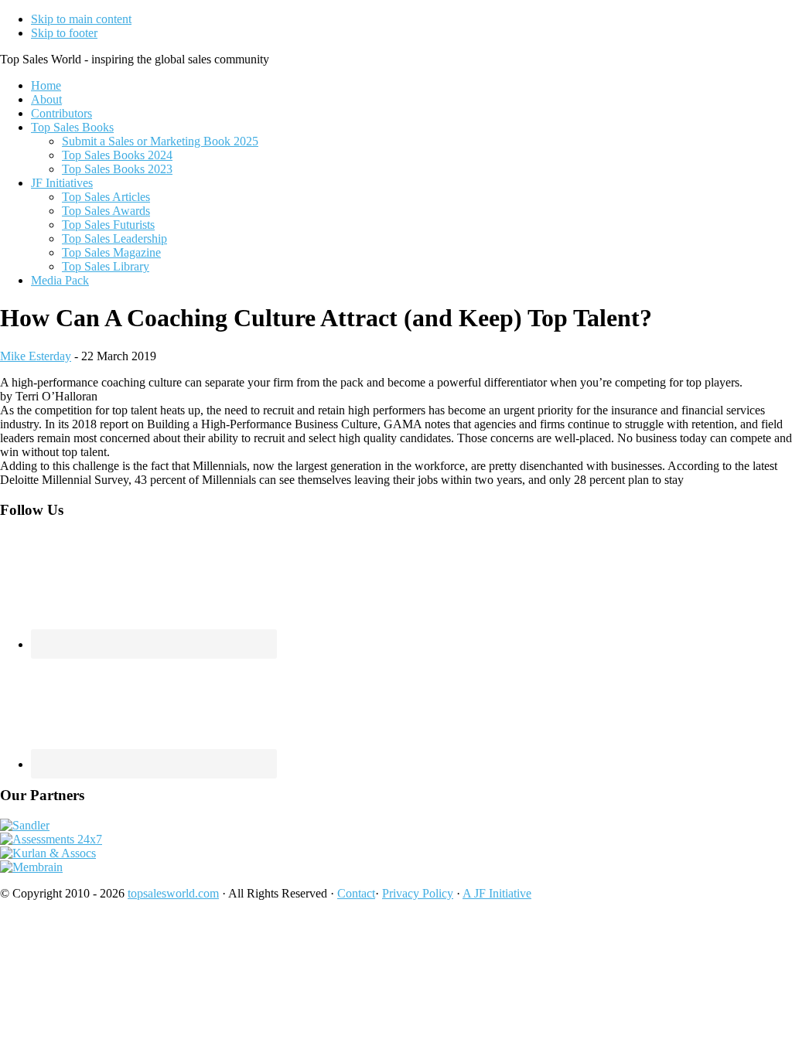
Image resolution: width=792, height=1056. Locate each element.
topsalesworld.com (173, 893)
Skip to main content (81, 19)
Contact (356, 893)
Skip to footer (64, 32)
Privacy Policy (417, 893)
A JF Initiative (497, 893)
